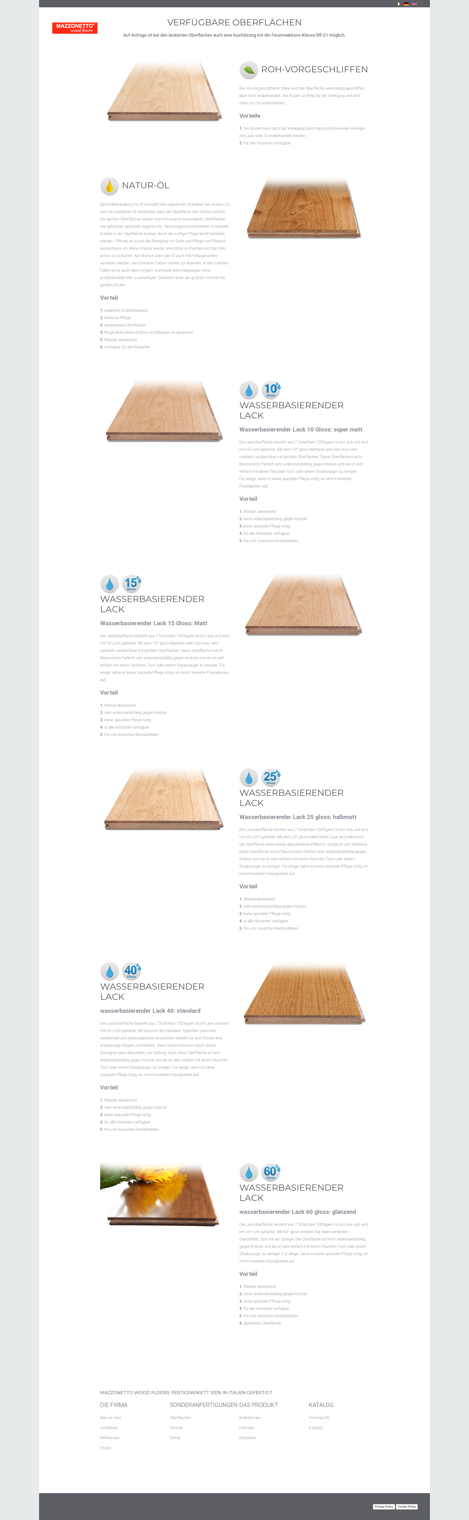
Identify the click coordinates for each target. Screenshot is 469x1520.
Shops (105, 1447)
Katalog (315, 1427)
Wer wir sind (110, 1417)
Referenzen (110, 1437)
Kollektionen (249, 1417)
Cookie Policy (407, 1506)
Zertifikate (109, 1427)
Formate (246, 1427)
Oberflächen (180, 1417)
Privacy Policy (384, 1506)
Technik (176, 1427)
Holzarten (247, 1437)
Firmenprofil (319, 1417)
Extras (175, 1437)
